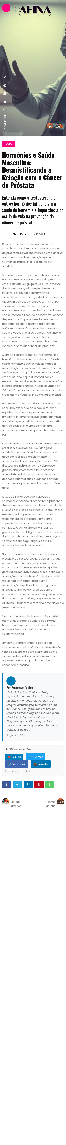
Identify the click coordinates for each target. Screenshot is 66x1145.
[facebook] (5, 110)
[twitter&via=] (5, 101)
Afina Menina (21, 234)
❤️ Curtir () (14, 757)
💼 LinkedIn (40, 764)
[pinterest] (5, 85)
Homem (9, 144)
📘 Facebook (16, 764)
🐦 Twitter (36, 757)
